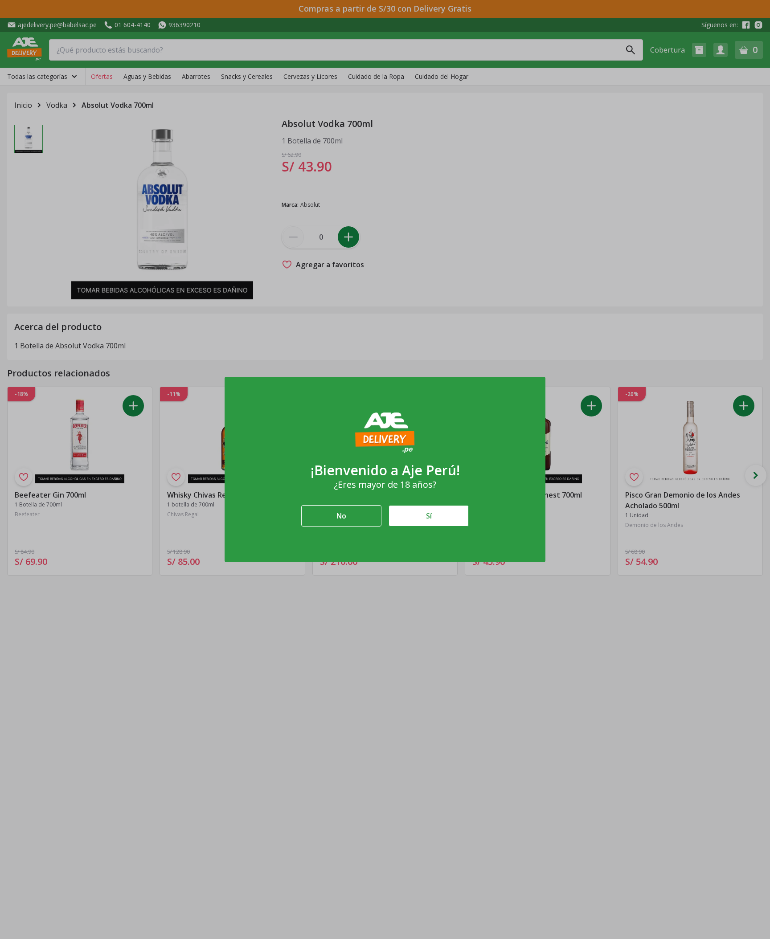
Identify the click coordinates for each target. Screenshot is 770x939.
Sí (429, 516)
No (341, 516)
